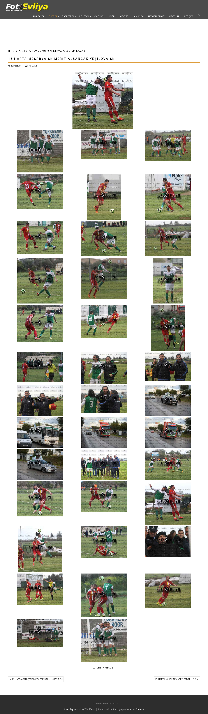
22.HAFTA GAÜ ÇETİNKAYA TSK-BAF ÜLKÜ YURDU (37, 679)
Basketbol (68, 16)
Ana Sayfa (38, 16)
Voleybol (99, 16)
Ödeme (124, 16)
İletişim (188, 16)
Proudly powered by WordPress (79, 709)
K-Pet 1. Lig (108, 667)
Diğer (112, 16)
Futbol (53, 16)
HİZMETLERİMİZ (156, 16)
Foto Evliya (32, 65)
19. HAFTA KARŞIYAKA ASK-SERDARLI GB (175, 679)
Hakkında (138, 16)
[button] (199, 16)
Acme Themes (136, 709)
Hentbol (84, 16)
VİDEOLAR (174, 16)
